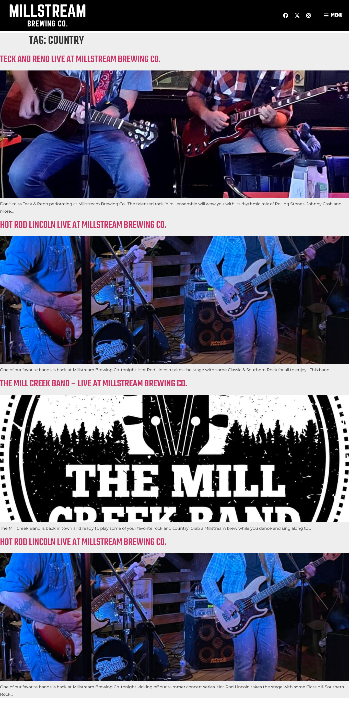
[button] (334, 15)
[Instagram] (309, 15)
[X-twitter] (297, 15)
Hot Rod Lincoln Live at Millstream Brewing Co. (83, 225)
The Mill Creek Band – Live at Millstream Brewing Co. (93, 384)
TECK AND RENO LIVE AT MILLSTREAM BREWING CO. (80, 59)
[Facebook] (286, 15)
